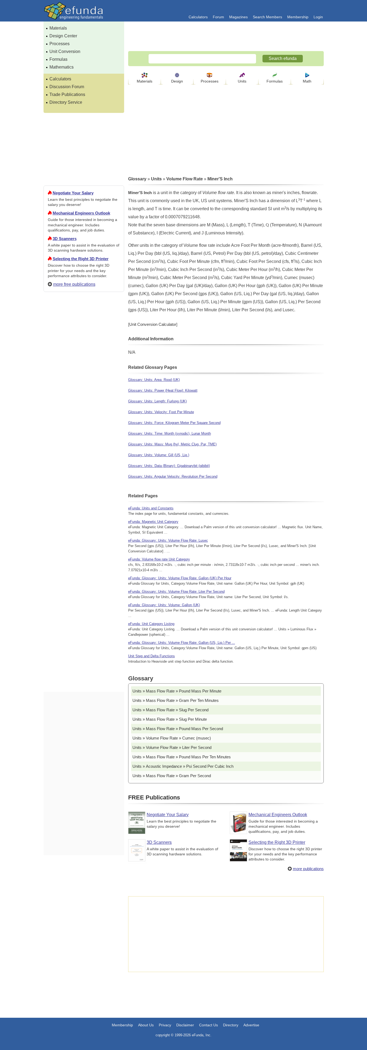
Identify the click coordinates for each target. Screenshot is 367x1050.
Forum (218, 17)
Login (318, 17)
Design (177, 81)
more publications (308, 868)
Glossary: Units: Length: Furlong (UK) (157, 401)
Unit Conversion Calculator (152, 324)
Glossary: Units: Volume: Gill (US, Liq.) (158, 455)
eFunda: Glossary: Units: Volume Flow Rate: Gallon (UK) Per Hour (179, 578)
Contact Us (208, 1025)
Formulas (58, 59)
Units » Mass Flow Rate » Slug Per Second (170, 710)
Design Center (63, 36)
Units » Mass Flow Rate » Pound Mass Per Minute (176, 691)
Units (242, 81)
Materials (58, 28)
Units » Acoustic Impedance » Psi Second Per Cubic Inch (182, 766)
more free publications (74, 284)
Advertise (251, 1025)
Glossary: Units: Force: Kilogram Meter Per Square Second (174, 423)
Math (307, 81)
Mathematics (61, 67)
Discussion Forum (66, 86)
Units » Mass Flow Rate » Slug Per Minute (169, 719)
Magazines (238, 17)
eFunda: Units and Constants (151, 508)
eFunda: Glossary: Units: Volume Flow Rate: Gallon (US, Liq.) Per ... (181, 643)
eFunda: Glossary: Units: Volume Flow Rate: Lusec (168, 540)
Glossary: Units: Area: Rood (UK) (154, 380)
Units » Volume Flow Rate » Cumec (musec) (171, 738)
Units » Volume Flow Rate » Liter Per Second (171, 747)
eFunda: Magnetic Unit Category (153, 522)
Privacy (165, 1025)
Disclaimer (185, 1025)
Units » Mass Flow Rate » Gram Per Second (171, 775)
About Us (146, 1025)
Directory (230, 1025)
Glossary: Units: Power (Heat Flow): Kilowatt (162, 390)
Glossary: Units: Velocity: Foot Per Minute (161, 412)
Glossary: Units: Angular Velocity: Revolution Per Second (172, 476)
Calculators (198, 17)
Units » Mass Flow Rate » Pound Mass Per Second (177, 728)
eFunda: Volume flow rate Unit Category (159, 559)
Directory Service (65, 102)
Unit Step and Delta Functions (151, 656)
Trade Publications (67, 94)
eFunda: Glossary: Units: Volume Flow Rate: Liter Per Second (176, 592)
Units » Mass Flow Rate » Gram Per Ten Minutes (175, 700)
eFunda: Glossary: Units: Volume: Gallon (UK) (164, 605)
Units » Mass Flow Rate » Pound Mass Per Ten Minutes (181, 757)
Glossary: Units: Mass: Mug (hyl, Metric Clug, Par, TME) (172, 444)
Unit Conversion (64, 51)
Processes (59, 43)
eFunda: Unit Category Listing (151, 624)
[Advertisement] (84, 490)
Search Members (267, 17)
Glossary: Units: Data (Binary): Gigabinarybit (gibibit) (169, 466)
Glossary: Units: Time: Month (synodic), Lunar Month (169, 433)
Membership (297, 17)
